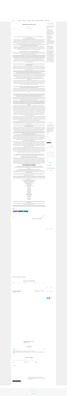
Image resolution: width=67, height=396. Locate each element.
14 (53, 152)
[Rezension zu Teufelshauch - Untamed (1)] (14, 246)
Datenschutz (47, 20)
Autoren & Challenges (39, 20)
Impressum (29, 20)
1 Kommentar (43, 215)
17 (47, 154)
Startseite (19, 20)
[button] (15, 211)
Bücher (33, 20)
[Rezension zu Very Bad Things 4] (44, 246)
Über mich (24, 20)
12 (50, 152)
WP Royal (35, 390)
